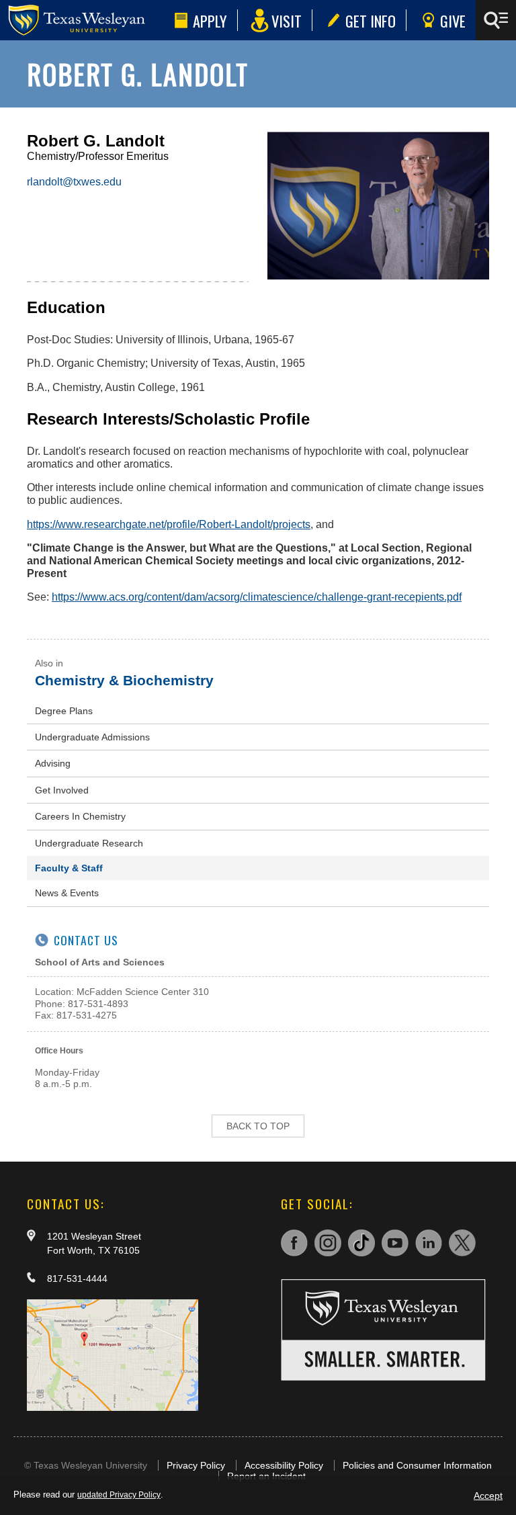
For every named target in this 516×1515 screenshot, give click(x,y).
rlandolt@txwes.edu (74, 181)
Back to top (258, 1126)
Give (453, 20)
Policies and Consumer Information (417, 1465)
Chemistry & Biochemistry (124, 680)
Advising (53, 763)
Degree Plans (64, 710)
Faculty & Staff (69, 868)
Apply (210, 20)
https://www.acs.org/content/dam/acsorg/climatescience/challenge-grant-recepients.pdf (257, 597)
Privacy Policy (196, 1465)
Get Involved (62, 790)
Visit (286, 20)
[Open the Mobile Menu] (496, 20)
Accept (488, 1495)
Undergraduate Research (89, 843)
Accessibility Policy (284, 1465)
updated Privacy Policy (119, 1495)
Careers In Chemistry (80, 816)
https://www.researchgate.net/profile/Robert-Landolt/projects (168, 524)
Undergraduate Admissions (92, 737)
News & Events (67, 893)
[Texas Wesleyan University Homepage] (84, 20)
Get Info (370, 20)
